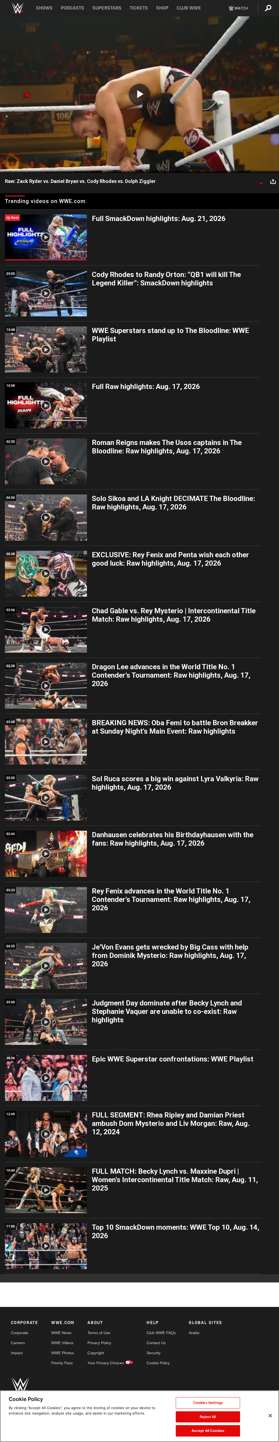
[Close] (270, 1416)
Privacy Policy (99, 1343)
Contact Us (156, 1343)
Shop (162, 8)
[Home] (17, 8)
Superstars (107, 8)
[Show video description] (261, 182)
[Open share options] (273, 182)
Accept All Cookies (208, 1430)
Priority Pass (62, 1363)
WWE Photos (62, 1353)
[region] (139, 1416)
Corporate (19, 1333)
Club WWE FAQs (161, 1333)
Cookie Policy (158, 1363)
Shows (44, 8)
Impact (17, 1353)
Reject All (208, 1417)
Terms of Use (98, 1333)
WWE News (61, 1333)
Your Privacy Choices (105, 1363)
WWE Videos (62, 1343)
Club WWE (189, 8)
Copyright (95, 1353)
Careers (18, 1343)
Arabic (194, 1333)
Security (153, 1353)
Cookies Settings (208, 1402)
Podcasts (72, 8)
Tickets (139, 8)
